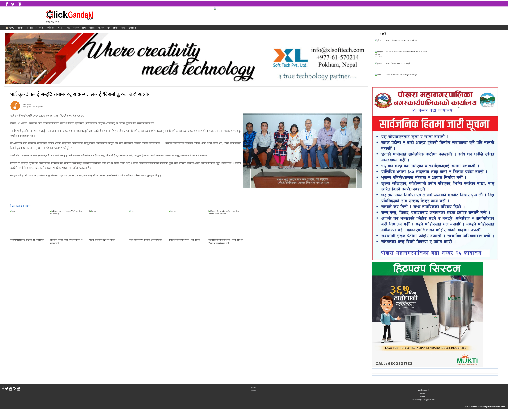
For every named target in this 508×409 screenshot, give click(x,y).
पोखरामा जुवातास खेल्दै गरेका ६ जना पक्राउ (184, 239)
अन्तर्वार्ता (39, 27)
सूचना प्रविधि (112, 27)
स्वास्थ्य (76, 27)
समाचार (20, 27)
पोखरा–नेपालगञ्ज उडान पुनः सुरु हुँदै (102, 239)
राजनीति (29, 27)
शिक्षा (84, 27)
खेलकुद (101, 27)
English (132, 27)
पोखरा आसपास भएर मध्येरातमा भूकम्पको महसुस (145, 239)
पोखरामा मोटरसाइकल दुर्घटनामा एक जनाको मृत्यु (27, 239)
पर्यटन (59, 27)
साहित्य (92, 27)
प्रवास (67, 27)
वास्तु (123, 27)
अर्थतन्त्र (50, 27)
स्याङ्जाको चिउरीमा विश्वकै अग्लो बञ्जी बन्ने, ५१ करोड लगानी (406, 51)
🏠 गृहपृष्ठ (10, 27)
